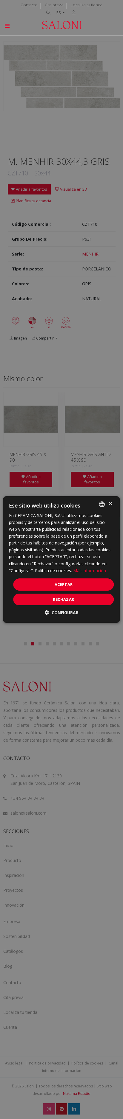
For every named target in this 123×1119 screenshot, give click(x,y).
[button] (61, 612)
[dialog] (61, 559)
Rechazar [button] (63, 599)
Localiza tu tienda (86, 4)
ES (59, 12)
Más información (89, 570)
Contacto (29, 4)
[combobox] (102, 504)
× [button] (110, 504)
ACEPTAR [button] (64, 584)
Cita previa (54, 4)
